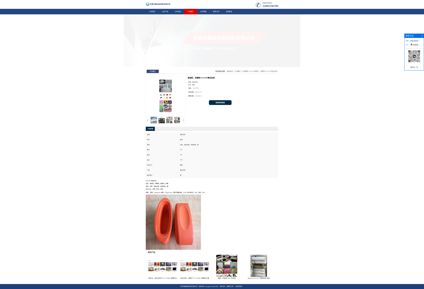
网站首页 (230, 71)
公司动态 (178, 11)
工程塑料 (245, 71)
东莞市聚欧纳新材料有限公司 (188, 286)
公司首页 (152, 11)
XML (216, 286)
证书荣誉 (203, 11)
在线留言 (229, 11)
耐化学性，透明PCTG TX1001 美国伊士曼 (194, 278)
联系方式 (216, 11)
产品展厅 (190, 11)
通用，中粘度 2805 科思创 (227, 278)
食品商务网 (238, 286)
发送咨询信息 (220, 102)
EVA (251, 71)
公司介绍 (165, 11)
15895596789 (270, 6)
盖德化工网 (230, 286)
